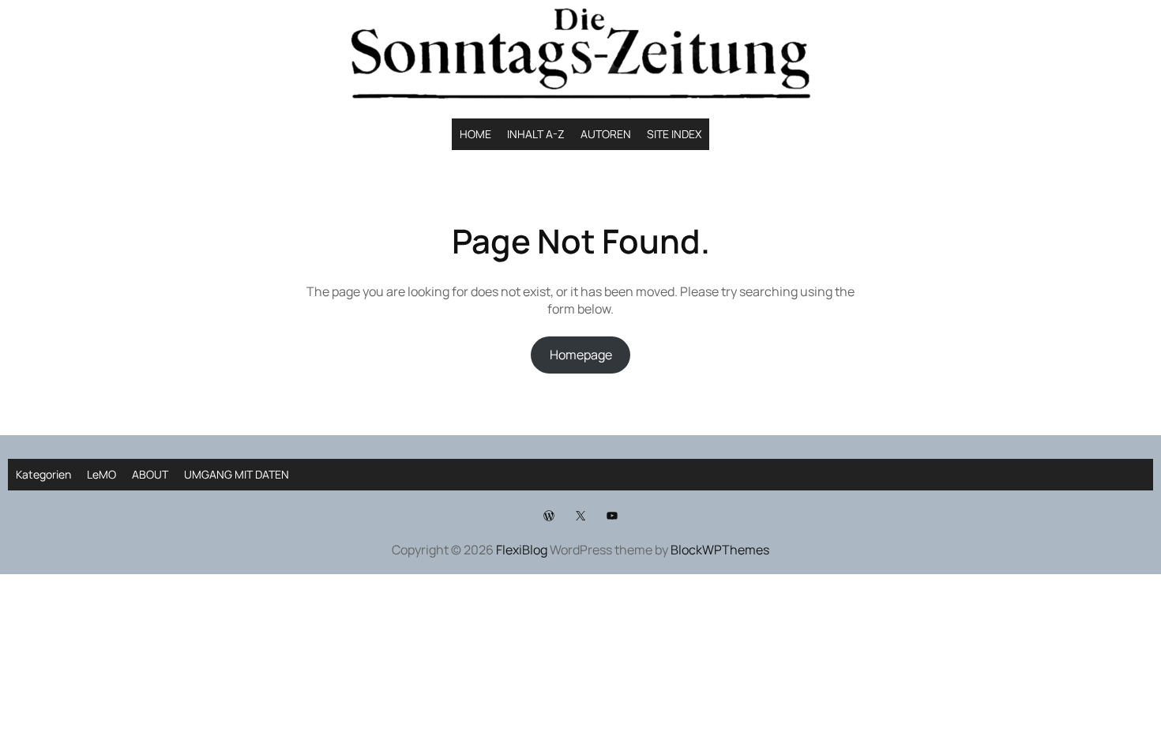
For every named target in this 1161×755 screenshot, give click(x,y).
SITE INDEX (674, 133)
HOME (475, 133)
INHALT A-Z (536, 133)
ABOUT (150, 474)
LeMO (101, 474)
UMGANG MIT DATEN (236, 474)
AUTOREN (605, 133)
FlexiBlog (521, 549)
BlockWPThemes (720, 549)
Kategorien (43, 474)
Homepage (581, 354)
